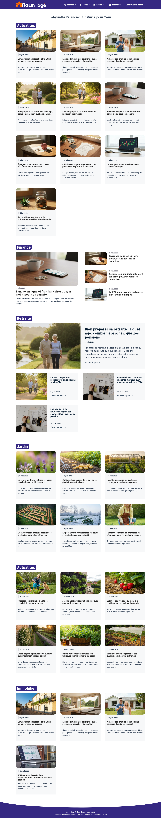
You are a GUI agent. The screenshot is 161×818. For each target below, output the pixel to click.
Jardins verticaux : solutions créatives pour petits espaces (80, 602)
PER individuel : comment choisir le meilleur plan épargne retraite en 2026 (129, 379)
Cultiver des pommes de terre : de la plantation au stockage (79, 481)
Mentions (66, 815)
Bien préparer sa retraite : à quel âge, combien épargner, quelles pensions (35, 112)
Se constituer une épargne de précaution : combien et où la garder (35, 218)
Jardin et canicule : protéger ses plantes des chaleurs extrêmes (122, 654)
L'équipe (57, 815)
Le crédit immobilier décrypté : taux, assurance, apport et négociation (79, 60)
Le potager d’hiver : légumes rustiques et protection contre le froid (80, 533)
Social (85, 4)
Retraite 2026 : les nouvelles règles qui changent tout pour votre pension (62, 413)
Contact (80, 815)
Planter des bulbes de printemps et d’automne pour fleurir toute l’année (124, 533)
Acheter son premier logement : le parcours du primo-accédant (123, 60)
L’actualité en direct (134, 4)
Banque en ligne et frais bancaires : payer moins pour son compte (123, 112)
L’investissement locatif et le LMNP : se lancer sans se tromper (35, 60)
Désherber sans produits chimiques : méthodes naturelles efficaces (34, 533)
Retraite (100, 4)
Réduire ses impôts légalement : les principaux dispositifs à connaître (79, 165)
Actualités (26, 25)
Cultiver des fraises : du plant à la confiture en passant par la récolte (123, 602)
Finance (70, 4)
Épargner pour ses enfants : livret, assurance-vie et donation (34, 165)
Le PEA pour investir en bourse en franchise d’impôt (123, 165)
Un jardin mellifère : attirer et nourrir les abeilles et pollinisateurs (35, 481)
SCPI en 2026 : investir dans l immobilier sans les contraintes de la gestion (35, 777)
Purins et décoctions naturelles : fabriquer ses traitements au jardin (78, 654)
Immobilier (116, 4)
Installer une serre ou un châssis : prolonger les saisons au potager (122, 481)
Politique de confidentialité (96, 815)
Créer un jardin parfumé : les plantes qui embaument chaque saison (35, 654)
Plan (73, 815)
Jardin (22, 446)
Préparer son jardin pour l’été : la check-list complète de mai (33, 602)
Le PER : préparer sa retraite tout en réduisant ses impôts (79, 112)
